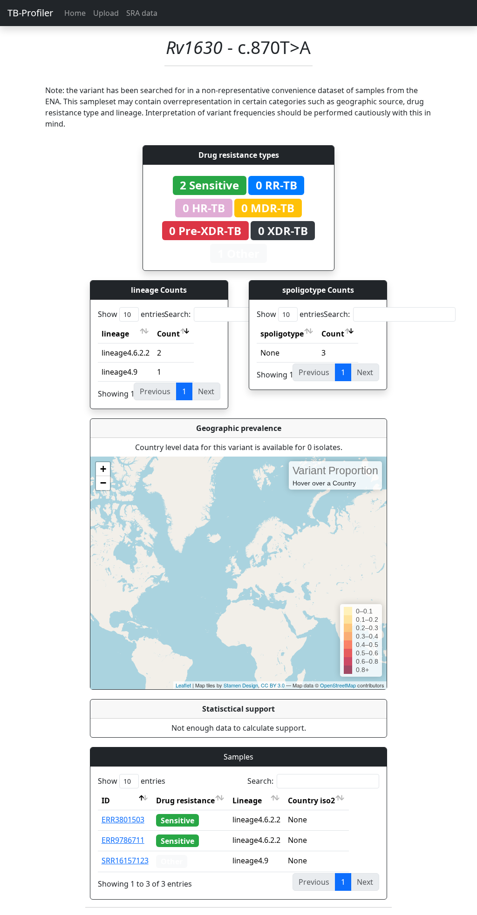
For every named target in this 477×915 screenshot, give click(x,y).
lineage (115, 334)
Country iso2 (311, 800)
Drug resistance (185, 800)
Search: (177, 314)
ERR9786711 (123, 840)
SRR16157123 (125, 860)
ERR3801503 (123, 819)
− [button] (103, 483)
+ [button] (103, 469)
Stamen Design (241, 685)
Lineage (247, 800)
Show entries (131, 314)
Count (168, 334)
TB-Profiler (30, 13)
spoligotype (282, 334)
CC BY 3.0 (273, 685)
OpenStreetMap (338, 685)
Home (75, 13)
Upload (106, 13)
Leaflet (183, 685)
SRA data (141, 13)
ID (106, 800)
